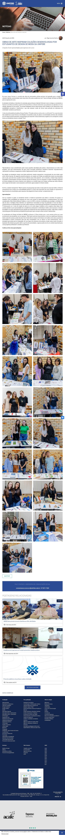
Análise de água (6, 748)
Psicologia (4, 735)
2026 (46, 748)
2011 (46, 764)
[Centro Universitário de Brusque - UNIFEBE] (12, 3)
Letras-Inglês (5, 726)
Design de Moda (6, 707)
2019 (46, 754)
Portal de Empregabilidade (8, 752)
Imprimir (7, 576)
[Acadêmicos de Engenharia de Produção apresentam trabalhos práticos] (32, 641)
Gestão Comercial (6, 724)
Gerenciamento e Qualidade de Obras (32, 715)
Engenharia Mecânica (7, 720)
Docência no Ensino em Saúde (30, 714)
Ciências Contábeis (6, 705)
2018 (46, 755)
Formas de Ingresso (49, 714)
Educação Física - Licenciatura (9, 714)
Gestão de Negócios (28, 717)
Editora (4, 749)
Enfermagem (5, 715)
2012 (46, 763)
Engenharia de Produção (7, 718)
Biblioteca (47, 702)
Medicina (4, 727)
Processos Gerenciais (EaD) (8, 741)
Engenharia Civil (5, 717)
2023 (46, 752)
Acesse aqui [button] (5, 834)
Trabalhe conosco (28, 748)
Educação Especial (6, 711)
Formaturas (47, 713)
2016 (46, 757)
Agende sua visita (27, 751)
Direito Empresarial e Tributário (30, 713)
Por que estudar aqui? (49, 717)
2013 (46, 761)
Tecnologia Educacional (7, 739)
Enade (46, 710)
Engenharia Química (6, 721)
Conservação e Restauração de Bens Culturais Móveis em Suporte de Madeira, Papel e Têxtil (32, 705)
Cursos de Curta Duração (50, 708)
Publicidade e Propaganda (8, 736)
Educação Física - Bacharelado (9, 713)
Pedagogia (4, 729)
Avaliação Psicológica (29, 702)
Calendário (47, 705)
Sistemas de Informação (7, 738)
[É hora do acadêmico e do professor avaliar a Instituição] (32, 670)
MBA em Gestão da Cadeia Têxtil (31, 721)
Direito (3, 710)
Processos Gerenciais (7, 733)
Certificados (47, 707)
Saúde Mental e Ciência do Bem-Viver (32, 727)
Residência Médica (49, 718)
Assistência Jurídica (6, 751)
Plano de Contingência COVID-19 (52, 715)
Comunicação (27, 749)
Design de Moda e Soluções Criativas (32, 711)
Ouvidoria (26, 752)
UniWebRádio (48, 720)
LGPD (25, 754)
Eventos (46, 711)
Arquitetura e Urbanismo (7, 704)
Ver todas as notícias (32, 687)
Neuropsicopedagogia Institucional (31, 726)
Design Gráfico (5, 708)
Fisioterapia (5, 723)
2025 (46, 749)
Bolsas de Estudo (49, 704)
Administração (5, 702)
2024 (46, 751)
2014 (46, 760)
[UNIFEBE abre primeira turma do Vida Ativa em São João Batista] (32, 612)
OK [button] (62, 832)
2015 (46, 758)
